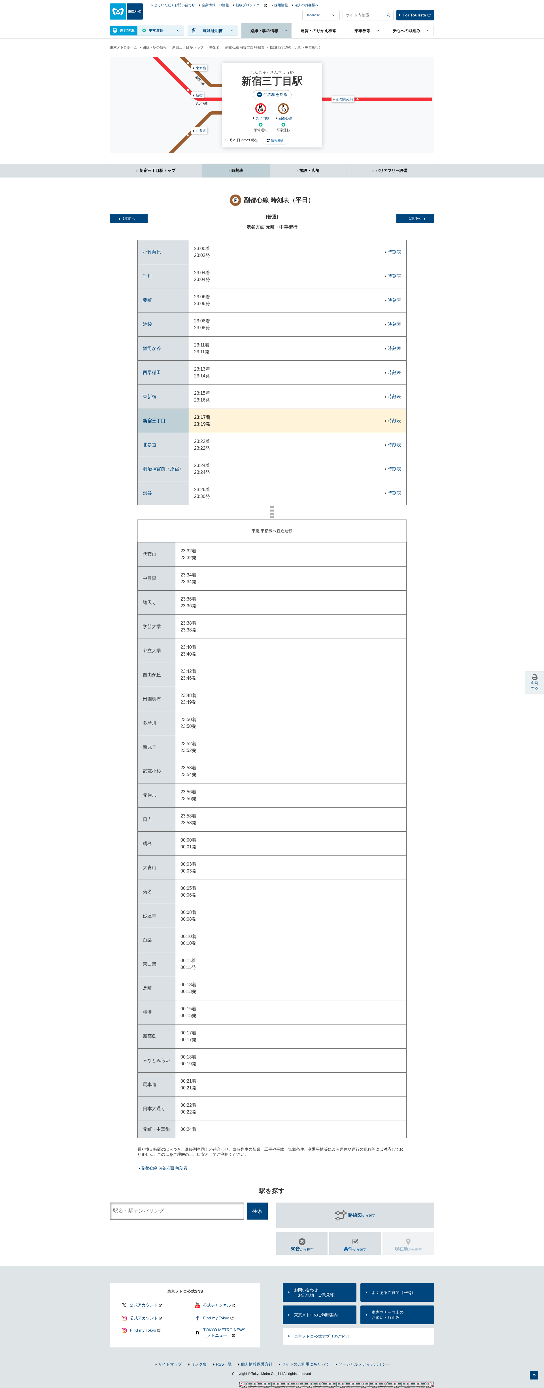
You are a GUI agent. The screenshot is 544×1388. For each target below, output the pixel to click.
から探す (361, 1215)
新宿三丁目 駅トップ (188, 47)
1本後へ (415, 219)
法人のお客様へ (306, 5)
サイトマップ (170, 1364)
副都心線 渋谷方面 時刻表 (244, 47)
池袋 (147, 324)
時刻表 (214, 47)
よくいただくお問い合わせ (174, 5)
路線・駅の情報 (155, 47)
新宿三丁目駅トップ (157, 170)
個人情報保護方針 (257, 1364)
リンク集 (199, 1364)
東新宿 (201, 68)
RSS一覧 (224, 1364)
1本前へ (129, 219)
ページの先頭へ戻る (534, 1375)
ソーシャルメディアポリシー (364, 1364)
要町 (147, 300)
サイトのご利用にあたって (305, 1364)
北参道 (201, 131)
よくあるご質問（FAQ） (393, 1292)
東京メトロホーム (123, 47)
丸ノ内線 (262, 118)
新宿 (199, 95)
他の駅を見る (275, 94)
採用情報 (281, 5)
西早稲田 (152, 372)
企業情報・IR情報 (215, 5)
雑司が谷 (152, 348)
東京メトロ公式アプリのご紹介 (322, 1336)
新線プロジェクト (249, 5)
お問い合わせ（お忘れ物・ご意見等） (316, 1292)
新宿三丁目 (154, 420)
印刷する (534, 685)
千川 (147, 276)
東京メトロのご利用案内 (316, 1315)
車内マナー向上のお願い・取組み (387, 1315)
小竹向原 (152, 252)
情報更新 (277, 140)
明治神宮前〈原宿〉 (163, 468)
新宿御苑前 (344, 99)
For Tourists (414, 15)
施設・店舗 (309, 170)
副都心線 (285, 118)
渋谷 (147, 493)
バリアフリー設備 (391, 170)
